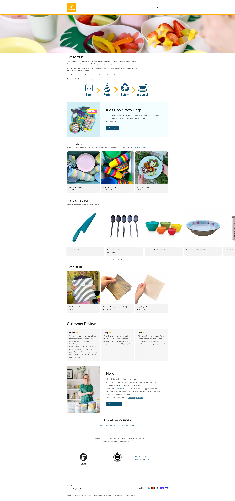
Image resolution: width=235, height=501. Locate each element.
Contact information (129, 495)
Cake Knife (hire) (73, 249)
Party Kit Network (122, 389)
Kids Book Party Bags (75, 307)
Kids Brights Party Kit (109, 187)
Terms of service (117, 495)
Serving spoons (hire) (114, 249)
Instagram (139, 398)
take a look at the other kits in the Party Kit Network (104, 75)
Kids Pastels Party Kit (75, 187)
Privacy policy (107, 495)
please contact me (142, 147)
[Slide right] (122, 259)
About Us (138, 454)
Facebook (131, 398)
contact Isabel (90, 79)
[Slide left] (113, 259)
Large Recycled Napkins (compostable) (149, 307)
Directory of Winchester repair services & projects (117, 425)
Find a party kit (140, 456)
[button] (158, 8)
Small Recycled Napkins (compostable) (115, 307)
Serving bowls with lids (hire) (156, 249)
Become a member (142, 459)
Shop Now (112, 128)
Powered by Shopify (87, 495)
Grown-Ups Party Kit (143, 187)
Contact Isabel (114, 404)
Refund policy (98, 495)
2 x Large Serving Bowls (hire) (195, 249)
